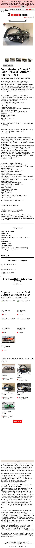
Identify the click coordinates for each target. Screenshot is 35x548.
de (30, 9)
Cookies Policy (15, 6)
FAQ (6, 9)
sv (32, 9)
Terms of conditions (28, 544)
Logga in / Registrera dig (17, 9)
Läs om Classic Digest (11, 542)
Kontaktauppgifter (17, 544)
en (27, 9)
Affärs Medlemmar (6, 544)
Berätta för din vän (8, 65)
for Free (28, 17)
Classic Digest (17, 15)
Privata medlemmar (23, 542)
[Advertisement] (17, 441)
